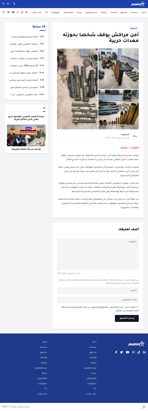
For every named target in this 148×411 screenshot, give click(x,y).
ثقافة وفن (68, 13)
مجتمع (124, 13)
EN (8, 4)
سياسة (134, 13)
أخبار (143, 13)
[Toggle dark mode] (14, 4)
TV (46, 13)
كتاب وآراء (36, 13)
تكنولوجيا (55, 13)
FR (3, 4)
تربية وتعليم (91, 13)
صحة (79, 13)
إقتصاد (113, 13)
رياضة (104, 13)
